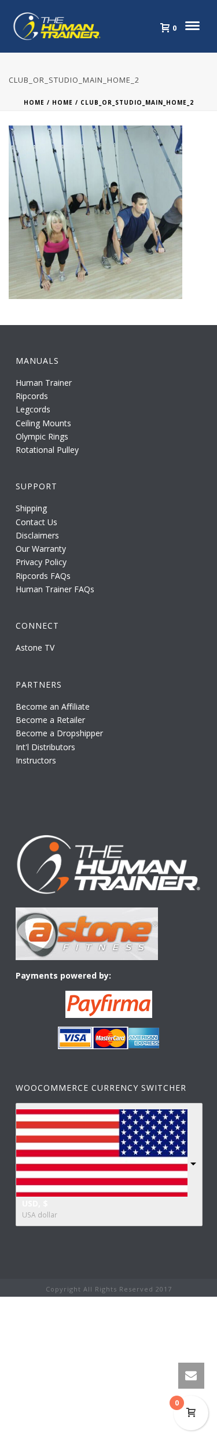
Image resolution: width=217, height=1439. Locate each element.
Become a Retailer (50, 719)
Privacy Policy (41, 561)
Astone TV (35, 647)
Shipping (31, 508)
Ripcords (32, 395)
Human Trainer (44, 382)
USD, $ (35, 1203)
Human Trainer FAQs (55, 589)
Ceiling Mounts (43, 423)
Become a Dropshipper (59, 733)
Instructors (36, 760)
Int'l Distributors (45, 746)
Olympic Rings (42, 436)
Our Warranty (41, 548)
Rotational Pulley (47, 449)
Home (34, 102)
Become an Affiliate (53, 706)
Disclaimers (37, 535)
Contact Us (36, 521)
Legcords (33, 409)
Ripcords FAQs (43, 575)
